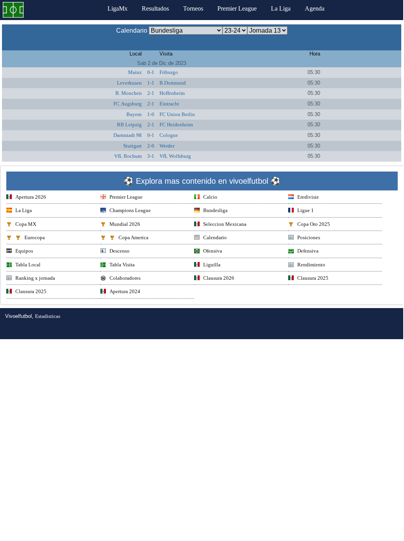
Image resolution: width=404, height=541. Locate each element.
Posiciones (308, 237)
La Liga (281, 8)
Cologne (168, 135)
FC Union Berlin (177, 114)
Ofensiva (212, 251)
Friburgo (168, 72)
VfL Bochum (128, 156)
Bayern (134, 114)
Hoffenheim (172, 93)
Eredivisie (308, 197)
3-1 (150, 156)
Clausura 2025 (312, 278)
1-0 (150, 114)
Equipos (24, 251)
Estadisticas (47, 316)
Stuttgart (132, 146)
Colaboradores (125, 278)
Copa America (133, 237)
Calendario (215, 237)
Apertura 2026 (30, 197)
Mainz (135, 72)
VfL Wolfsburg (175, 156)
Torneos (193, 8)
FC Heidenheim (176, 124)
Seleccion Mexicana (224, 224)
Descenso (119, 251)
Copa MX (25, 224)
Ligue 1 (305, 210)
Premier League (237, 8)
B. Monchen (128, 93)
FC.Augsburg (127, 104)
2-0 (150, 146)
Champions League (130, 210)
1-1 (150, 83)
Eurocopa (34, 237)
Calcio (210, 197)
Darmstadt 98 (127, 135)
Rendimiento (311, 265)
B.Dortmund (172, 83)
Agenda (314, 8)
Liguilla (212, 265)
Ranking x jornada (35, 278)
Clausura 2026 (218, 278)
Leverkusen (129, 83)
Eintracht (169, 104)
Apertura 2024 (124, 291)
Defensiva (308, 251)
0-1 (150, 72)
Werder (166, 146)
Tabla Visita (122, 265)
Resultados (155, 8)
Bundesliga (215, 210)
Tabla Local (28, 265)
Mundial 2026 (124, 224)
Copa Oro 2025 (313, 224)
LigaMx (117, 8)
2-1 (150, 93)
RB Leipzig (129, 124)
